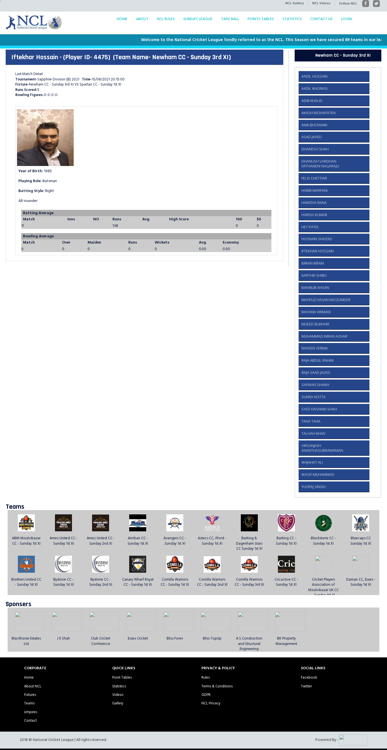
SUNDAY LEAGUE (197, 19)
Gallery (117, 703)
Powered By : (327, 739)
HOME (122, 19)
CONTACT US (321, 19)
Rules (205, 677)
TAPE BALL (230, 19)
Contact (30, 720)
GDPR (205, 695)
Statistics (119, 686)
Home (29, 677)
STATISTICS (292, 19)
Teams (29, 703)
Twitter (306, 686)
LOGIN (346, 19)
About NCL (32, 686)
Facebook (309, 677)
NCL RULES (166, 19)
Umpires (30, 712)
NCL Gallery (294, 3)
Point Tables (122, 677)
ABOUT (142, 19)
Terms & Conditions (217, 686)
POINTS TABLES (261, 19)
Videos (117, 695)
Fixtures (30, 695)
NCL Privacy (210, 703)
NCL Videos (321, 3)
